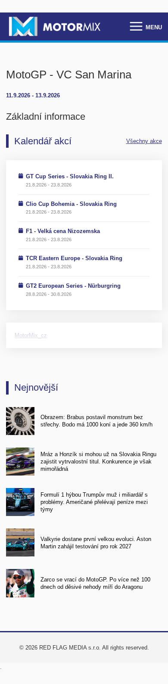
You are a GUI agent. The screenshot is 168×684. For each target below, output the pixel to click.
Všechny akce (144, 141)
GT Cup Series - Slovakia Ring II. (70, 176)
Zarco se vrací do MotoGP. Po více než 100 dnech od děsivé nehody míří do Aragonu (95, 583)
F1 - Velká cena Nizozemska (63, 231)
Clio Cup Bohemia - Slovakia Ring (71, 204)
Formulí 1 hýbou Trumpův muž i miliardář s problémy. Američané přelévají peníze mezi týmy (94, 502)
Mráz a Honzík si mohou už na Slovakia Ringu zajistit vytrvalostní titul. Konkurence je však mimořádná (98, 462)
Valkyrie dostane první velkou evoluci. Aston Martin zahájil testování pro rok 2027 (95, 543)
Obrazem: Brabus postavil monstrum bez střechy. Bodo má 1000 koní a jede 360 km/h (96, 421)
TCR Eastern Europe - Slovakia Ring (74, 258)
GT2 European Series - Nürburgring (73, 286)
